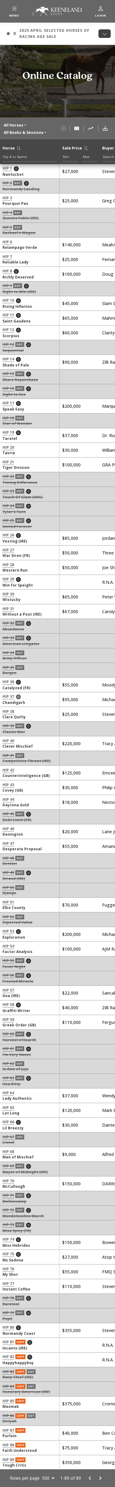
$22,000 (70, 993)
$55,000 (70, 685)
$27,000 (70, 171)
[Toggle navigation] (104, 33)
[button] (14, 11)
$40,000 (70, 1007)
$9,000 (69, 1154)
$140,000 (71, 245)
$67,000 (70, 611)
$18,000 (70, 802)
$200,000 (71, 406)
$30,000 (70, 450)
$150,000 (71, 1184)
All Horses (13, 125)
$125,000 (71, 773)
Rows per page (25, 1478)
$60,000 (70, 333)
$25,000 (70, 201)
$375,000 (71, 1404)
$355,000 (71, 1330)
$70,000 (70, 905)
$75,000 (70, 1448)
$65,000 (70, 318)
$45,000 (70, 303)
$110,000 (71, 1022)
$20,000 (70, 831)
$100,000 (71, 274)
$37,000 (70, 435)
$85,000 (70, 538)
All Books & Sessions (24, 132)
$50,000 (70, 553)
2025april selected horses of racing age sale (48, 33)
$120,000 (71, 1110)
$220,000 (71, 743)
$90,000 (70, 362)
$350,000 (71, 1462)
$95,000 (70, 699)
